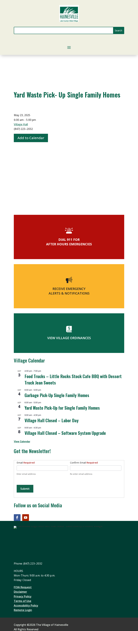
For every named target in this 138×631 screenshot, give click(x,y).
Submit (25, 489)
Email (26, 462)
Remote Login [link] (23, 610)
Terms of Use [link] (22, 601)
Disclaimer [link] (20, 592)
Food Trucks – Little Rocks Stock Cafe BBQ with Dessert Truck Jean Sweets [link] (73, 379)
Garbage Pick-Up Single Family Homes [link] (57, 395)
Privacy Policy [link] (22, 596)
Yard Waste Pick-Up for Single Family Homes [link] (62, 407)
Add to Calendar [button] (31, 138)
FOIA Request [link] (23, 587)
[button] (118, 30)
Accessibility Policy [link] (26, 605)
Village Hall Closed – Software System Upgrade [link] (65, 433)
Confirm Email (84, 462)
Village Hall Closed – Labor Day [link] (52, 420)
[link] (69, 21)
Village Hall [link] (21, 124)
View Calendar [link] (22, 441)
